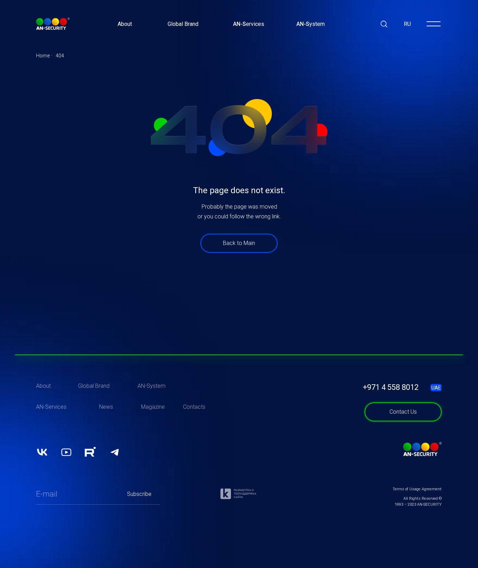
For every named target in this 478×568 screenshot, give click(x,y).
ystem (310, 24)
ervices (248, 24)
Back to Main (239, 243)
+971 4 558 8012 (391, 387)
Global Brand (183, 24)
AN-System (152, 386)
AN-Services (51, 407)
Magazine (153, 407)
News (106, 407)
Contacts (194, 407)
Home (43, 55)
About (125, 24)
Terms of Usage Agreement (417, 489)
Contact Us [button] (403, 411)
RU (407, 24)
